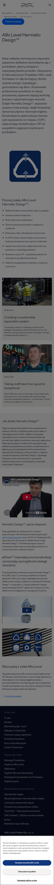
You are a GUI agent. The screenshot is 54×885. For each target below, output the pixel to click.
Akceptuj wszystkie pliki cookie (27, 863)
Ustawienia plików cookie (27, 880)
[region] (27, 860)
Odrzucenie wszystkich (27, 871)
